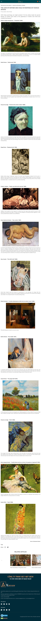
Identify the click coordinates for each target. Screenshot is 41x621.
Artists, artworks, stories (19, 5)
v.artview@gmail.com (30, 598)
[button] (2, 560)
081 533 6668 (6, 596)
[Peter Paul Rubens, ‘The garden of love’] (20, 560)
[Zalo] (9, 610)
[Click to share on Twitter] (8, 547)
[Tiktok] (9, 604)
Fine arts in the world (6, 5)
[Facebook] (1, 604)
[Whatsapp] (1, 610)
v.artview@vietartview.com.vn (9, 598)
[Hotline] (6, 610)
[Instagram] (6, 604)
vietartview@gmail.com (20, 598)
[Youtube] (4, 604)
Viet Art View (30, 616)
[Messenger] (4, 610)
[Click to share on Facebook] (5, 547)
